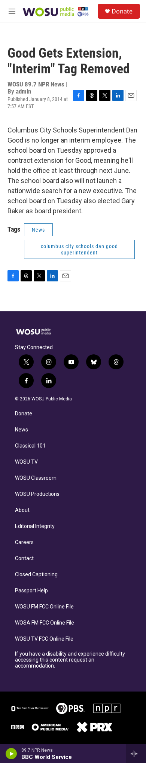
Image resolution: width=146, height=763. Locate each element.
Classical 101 (30, 446)
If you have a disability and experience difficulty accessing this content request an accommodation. (70, 660)
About (22, 510)
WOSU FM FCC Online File (44, 607)
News (38, 230)
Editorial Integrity (35, 526)
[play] (11, 753)
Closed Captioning (36, 574)
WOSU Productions (37, 494)
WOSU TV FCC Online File (44, 639)
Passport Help (31, 590)
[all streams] (136, 753)
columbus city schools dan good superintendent (79, 249)
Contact (24, 558)
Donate (122, 11)
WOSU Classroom (36, 478)
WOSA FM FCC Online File (44, 623)
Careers (24, 542)
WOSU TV (26, 462)
